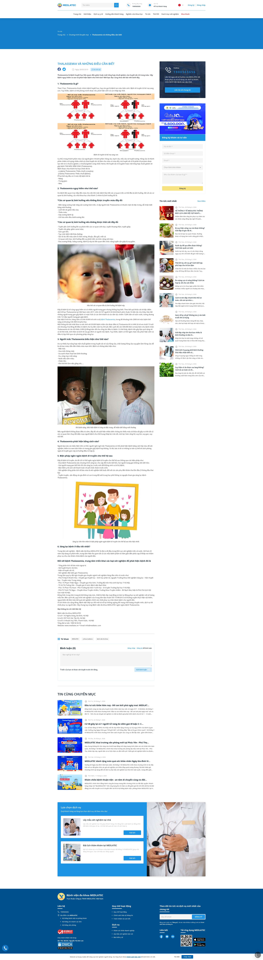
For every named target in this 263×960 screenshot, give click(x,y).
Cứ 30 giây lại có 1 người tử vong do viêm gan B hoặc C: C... (114, 724)
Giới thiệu (87, 14)
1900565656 (64, 912)
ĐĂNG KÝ (198, 917)
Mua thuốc (185, 14)
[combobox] (182, 167)
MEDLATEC (75, 639)
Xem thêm (201, 201)
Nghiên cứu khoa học (134, 14)
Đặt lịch (132, 833)
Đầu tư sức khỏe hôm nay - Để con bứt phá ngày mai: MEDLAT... (117, 705)
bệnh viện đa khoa (102, 639)
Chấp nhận (187, 957)
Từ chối (176, 957)
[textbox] (182, 167)
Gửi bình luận (141, 670)
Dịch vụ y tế (98, 14)
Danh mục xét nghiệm (170, 14)
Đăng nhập (201, 5)
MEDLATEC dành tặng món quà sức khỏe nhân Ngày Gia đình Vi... (117, 761)
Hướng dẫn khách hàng (114, 14)
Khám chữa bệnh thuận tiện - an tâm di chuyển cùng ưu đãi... (116, 779)
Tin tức (148, 14)
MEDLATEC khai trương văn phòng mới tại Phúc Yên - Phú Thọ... (117, 742)
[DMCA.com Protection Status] (65, 945)
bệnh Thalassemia (108, 319)
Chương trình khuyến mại (79, 35)
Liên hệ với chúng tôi (182, 90)
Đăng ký (191, 5)
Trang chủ (61, 35)
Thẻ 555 (156, 14)
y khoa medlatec (88, 639)
